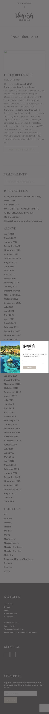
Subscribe (29, 367)
